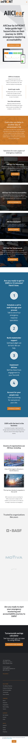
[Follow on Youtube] (12, 677)
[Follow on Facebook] (9, 677)
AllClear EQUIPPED (13, 229)
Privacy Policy (9, 738)
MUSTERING (15, 174)
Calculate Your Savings (14, 644)
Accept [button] (14, 741)
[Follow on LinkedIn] (4, 677)
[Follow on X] (6, 677)
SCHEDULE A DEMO (14, 45)
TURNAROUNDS (13, 259)
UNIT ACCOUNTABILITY (14, 202)
